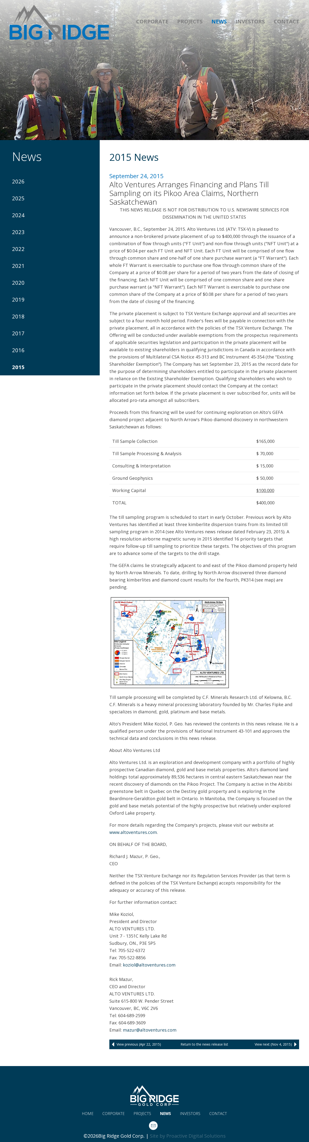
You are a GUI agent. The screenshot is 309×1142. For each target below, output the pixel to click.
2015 (18, 367)
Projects (190, 21)
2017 (18, 333)
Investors (250, 21)
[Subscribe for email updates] (153, 1125)
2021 (18, 265)
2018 (18, 316)
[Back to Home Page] (59, 23)
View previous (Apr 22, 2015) (139, 1044)
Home (87, 1113)
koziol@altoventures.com (149, 965)
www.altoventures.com (133, 832)
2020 (18, 282)
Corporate (152, 21)
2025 (18, 198)
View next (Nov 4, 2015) (273, 1044)
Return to (204, 1044)
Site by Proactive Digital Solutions (188, 1136)
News (219, 21)
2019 (18, 299)
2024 (18, 215)
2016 (18, 350)
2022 (18, 248)
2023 (18, 232)
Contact (286, 21)
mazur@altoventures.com (149, 1030)
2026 (18, 181)
